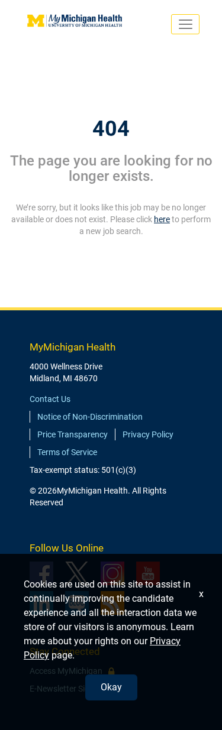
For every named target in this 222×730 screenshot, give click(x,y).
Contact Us (50, 399)
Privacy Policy (148, 434)
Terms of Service (67, 452)
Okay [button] (111, 687)
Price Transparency (72, 434)
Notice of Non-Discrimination (90, 416)
